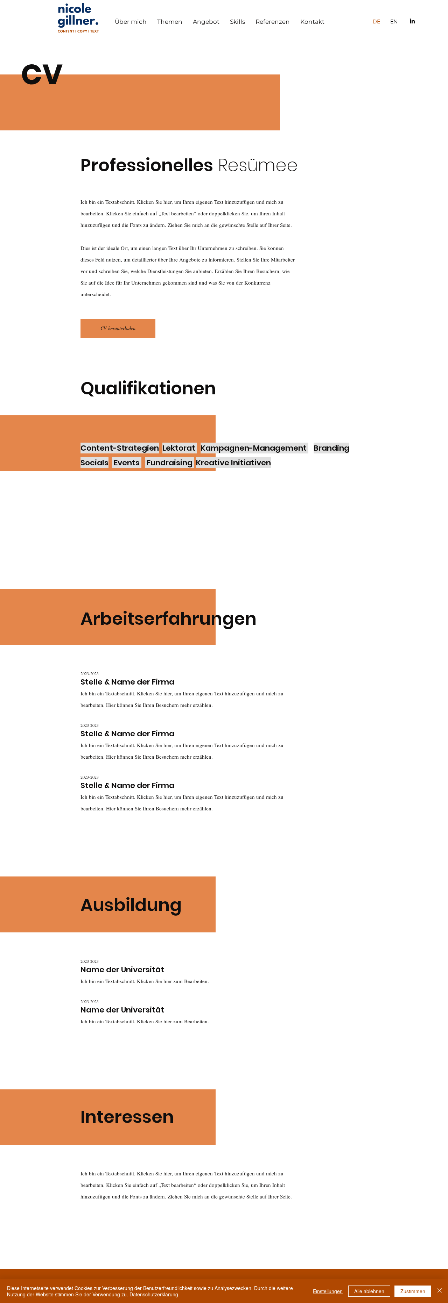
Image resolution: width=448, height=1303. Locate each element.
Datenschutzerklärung (154, 1294)
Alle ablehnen (369, 1291)
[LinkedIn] (412, 20)
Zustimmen (412, 1291)
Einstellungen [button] (328, 1291)
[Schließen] (439, 1291)
